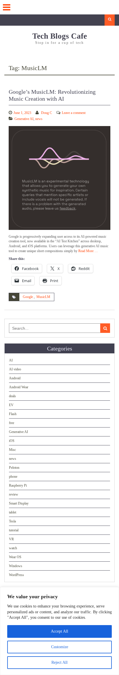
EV (11, 405)
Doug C (46, 113)
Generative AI (24, 119)
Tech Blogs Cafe (59, 36)
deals (12, 396)
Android (15, 378)
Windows (15, 566)
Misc (12, 450)
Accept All (59, 631)
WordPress (16, 575)
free (11, 423)
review (13, 494)
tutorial (13, 530)
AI (11, 360)
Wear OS (15, 557)
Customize (59, 647)
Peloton (14, 468)
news (38, 119)
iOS (11, 441)
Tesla (12, 521)
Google (28, 297)
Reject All (59, 662)
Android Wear (18, 387)
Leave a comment (73, 113)
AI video (15, 369)
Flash (12, 414)
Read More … (88, 251)
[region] (59, 631)
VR (11, 539)
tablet (12, 512)
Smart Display (19, 503)
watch (13, 548)
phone (13, 477)
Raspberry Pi (18, 485)
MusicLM (43, 297)
